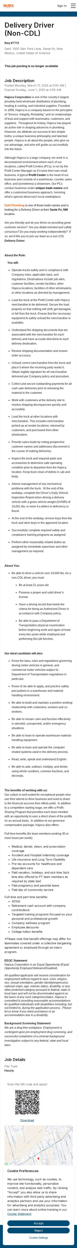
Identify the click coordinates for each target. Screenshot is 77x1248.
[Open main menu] (73, 6)
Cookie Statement (19, 1214)
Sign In (62, 6)
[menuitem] (8, 6)
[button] (38, 1160)
